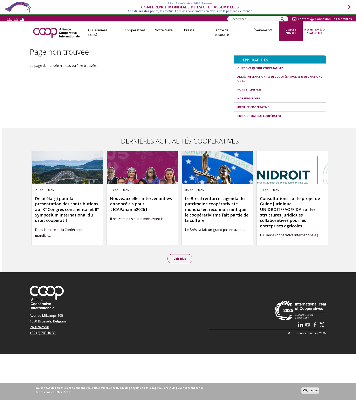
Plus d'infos (63, 392)
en (9, 19)
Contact (304, 19)
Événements (263, 30)
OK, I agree (310, 390)
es (16, 19)
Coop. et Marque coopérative (259, 116)
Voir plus (179, 259)
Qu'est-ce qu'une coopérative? (260, 68)
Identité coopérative (253, 107)
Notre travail (164, 30)
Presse (189, 30)
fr (22, 19)
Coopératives (135, 30)
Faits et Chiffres (249, 89)
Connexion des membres (333, 19)
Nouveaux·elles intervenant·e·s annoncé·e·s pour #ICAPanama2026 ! (141, 204)
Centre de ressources (222, 32)
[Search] (282, 19)
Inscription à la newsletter (314, 31)
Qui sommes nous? (97, 32)
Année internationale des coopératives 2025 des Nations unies (279, 79)
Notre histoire (248, 98)
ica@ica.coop (39, 327)
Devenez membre (291, 31)
